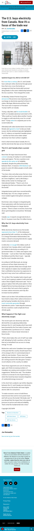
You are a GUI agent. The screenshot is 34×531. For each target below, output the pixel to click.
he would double (22, 112)
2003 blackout (23, 166)
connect (4, 157)
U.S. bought (13, 245)
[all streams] (32, 529)
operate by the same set (10, 161)
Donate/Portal (26, 2)
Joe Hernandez (11, 28)
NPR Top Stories (11, 420)
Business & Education (12, 412)
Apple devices (7, 514)
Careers (5, 509)
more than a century (10, 81)
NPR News (23, 416)
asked (13, 120)
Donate (17, 469)
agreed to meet (14, 129)
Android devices (7, 515)
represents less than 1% (9, 232)
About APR (6, 507)
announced (5, 99)
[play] (2, 529)
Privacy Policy (6, 501)
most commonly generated (10, 303)
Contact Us (6, 508)
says (8, 217)
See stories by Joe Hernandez (11, 436)
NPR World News (11, 416)
